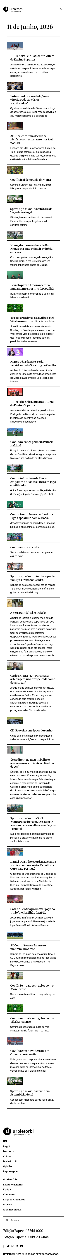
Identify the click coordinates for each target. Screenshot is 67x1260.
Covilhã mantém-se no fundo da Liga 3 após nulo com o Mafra (31, 516)
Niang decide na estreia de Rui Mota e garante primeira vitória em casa (31, 249)
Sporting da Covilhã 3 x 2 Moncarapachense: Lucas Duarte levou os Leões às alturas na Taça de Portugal (33, 823)
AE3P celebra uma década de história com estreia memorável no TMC (31, 139)
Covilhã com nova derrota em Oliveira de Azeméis (29, 1052)
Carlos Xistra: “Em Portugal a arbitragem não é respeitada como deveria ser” (32, 679)
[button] (53, 9)
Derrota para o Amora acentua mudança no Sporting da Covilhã (32, 286)
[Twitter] (8, 1246)
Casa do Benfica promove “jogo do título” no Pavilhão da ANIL (32, 910)
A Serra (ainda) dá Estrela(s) (27, 612)
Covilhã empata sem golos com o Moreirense (32, 987)
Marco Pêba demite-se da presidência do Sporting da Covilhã (33, 363)
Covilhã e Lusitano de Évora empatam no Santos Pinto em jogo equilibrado (33, 482)
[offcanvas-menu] (61, 9)
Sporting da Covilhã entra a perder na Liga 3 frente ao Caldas (33, 578)
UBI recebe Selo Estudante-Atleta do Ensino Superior (31, 403)
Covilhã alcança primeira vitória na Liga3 (31, 443)
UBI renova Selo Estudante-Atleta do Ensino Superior (32, 57)
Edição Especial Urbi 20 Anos (25, 1237)
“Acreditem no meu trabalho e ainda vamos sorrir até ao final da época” (32, 763)
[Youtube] (21, 1246)
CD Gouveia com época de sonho (31, 730)
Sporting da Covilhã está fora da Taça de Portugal (31, 210)
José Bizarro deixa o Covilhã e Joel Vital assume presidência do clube (32, 319)
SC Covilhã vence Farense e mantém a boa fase (28, 947)
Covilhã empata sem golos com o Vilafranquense (32, 1020)
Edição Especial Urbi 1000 (23, 1231)
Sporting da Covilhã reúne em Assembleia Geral (30, 1092)
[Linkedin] (17, 1246)
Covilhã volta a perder (24, 547)
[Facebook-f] (4, 1246)
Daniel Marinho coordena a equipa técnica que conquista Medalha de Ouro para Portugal (33, 865)
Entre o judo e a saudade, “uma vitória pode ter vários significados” (29, 99)
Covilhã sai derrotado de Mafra (30, 179)
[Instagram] (12, 1246)
